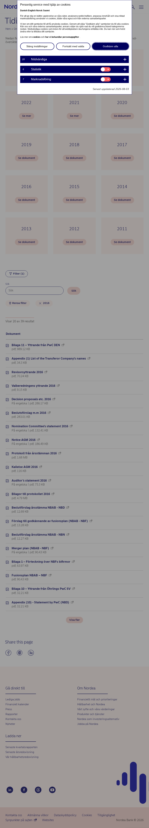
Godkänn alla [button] (110, 46)
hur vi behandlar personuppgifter (62, 37)
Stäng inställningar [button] (37, 46)
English (32, 10)
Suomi (46, 10)
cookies (36, 37)
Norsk (39, 10)
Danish (23, 10)
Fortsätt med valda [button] (73, 46)
